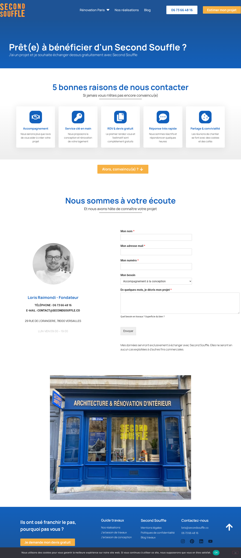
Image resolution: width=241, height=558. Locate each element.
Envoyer (128, 331)
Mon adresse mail (132, 246)
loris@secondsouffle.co (194, 527)
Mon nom (127, 231)
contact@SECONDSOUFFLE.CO (58, 310)
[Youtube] (210, 541)
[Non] (235, 552)
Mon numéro (129, 260)
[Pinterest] (192, 541)
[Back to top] (229, 528)
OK (216, 552)
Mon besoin (127, 275)
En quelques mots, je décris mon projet (146, 289)
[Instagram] (183, 541)
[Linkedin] (201, 541)
